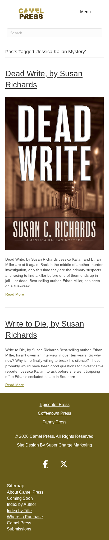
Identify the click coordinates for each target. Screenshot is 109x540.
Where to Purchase (25, 517)
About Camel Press (25, 492)
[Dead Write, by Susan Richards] (54, 173)
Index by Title (19, 510)
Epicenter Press (55, 404)
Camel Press (19, 523)
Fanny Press (54, 422)
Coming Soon (20, 498)
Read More (14, 294)
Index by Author (21, 504)
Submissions (19, 529)
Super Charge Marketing (69, 445)
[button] (45, 464)
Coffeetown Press (54, 413)
